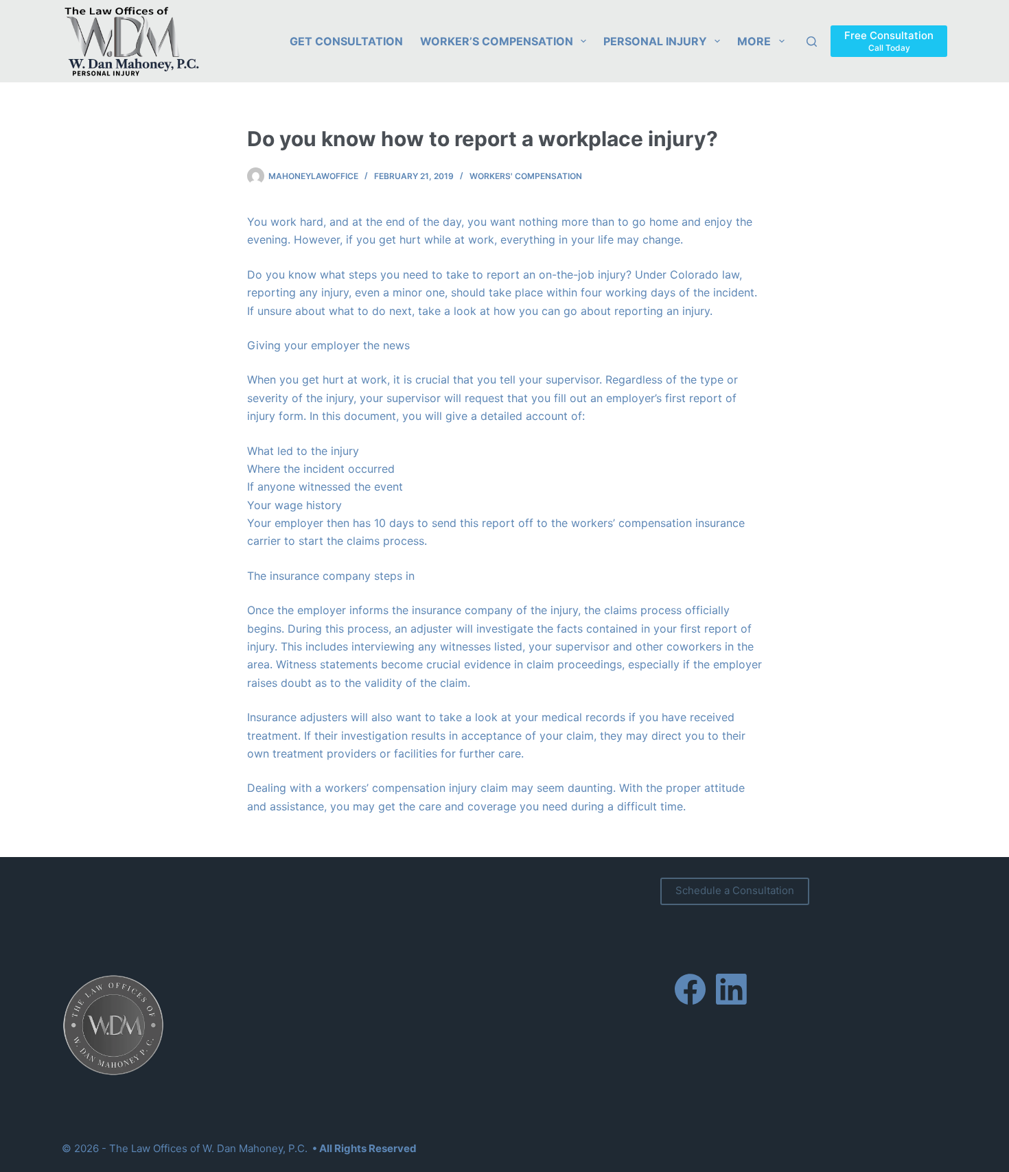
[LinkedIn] (731, 989)
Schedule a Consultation (734, 890)
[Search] (812, 41)
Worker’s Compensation (496, 41)
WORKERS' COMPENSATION (525, 176)
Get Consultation (346, 41)
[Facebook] (690, 989)
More (754, 41)
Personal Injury (655, 41)
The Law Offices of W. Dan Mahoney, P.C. (208, 1148)
